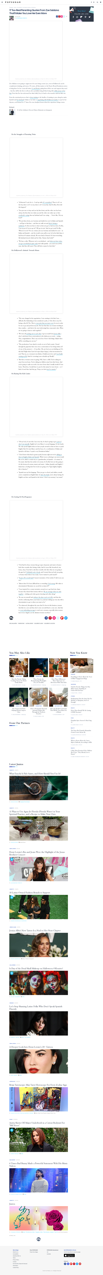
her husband (20, 100)
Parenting (21, 623)
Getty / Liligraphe (36, 1232)
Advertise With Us (17, 1255)
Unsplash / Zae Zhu (54, 1232)
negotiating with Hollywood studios (47, 100)
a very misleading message (27, 610)
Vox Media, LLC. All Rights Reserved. (53, 1270)
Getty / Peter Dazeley (44, 1232)
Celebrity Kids (38, 623)
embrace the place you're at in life (43, 597)
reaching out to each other (33, 334)
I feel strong (51, 583)
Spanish (12, 1003)
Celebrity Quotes (49, 623)
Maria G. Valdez (15, 1037)
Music (11, 1119)
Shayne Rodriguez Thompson (19, 920)
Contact (14, 1261)
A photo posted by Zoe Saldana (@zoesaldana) (27, 79)
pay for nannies (51, 369)
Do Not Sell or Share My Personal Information (20, 1264)
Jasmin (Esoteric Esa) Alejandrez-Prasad (22, 1113)
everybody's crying (24, 215)
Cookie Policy (16, 1267)
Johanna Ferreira (16, 1232)
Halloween (13, 965)
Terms (14, 1257)
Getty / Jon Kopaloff (25, 1037)
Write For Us (15, 1252)
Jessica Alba (57, 334)
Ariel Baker (14, 1075)
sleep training (34, 97)
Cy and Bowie (36, 88)
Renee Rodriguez (15, 958)
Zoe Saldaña (13, 623)
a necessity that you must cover (45, 323)
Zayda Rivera (14, 801)
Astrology (12, 1081)
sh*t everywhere (47, 202)
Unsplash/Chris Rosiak (25, 801)
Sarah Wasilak (15, 1153)
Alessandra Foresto (21, 18)
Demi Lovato (13, 848)
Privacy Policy (16, 1259)
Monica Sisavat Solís (16, 1194)
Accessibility (15, 1254)
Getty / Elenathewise (27, 1232)
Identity (12, 770)
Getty (23, 996)
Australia (49, 1254)
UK (47, 1252)
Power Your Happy (34, 1252)
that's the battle (45, 475)
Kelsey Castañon (15, 996)
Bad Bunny (12, 1159)
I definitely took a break (33, 572)
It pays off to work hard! (26, 578)
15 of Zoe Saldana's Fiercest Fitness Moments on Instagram (34, 110)
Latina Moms (29, 623)
